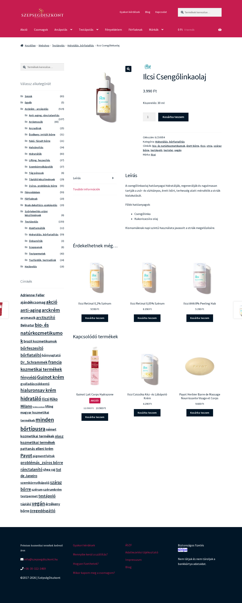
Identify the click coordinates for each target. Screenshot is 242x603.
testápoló (156, 150)
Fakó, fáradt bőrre (39, 141)
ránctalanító (31, 469)
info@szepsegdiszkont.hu (40, 559)
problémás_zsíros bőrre (41, 462)
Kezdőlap (30, 45)
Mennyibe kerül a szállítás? (90, 554)
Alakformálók (37, 228)
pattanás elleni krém (36, 448)
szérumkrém (52, 489)
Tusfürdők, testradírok (42, 260)
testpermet (29, 496)
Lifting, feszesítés (39, 160)
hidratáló (30, 398)
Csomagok (41, 29)
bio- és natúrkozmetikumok (168, 146)
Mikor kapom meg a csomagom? (94, 573)
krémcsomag (39, 407)
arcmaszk (28, 317)
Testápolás (86, 29)
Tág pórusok (36, 173)
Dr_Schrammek (34, 362)
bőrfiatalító (30, 355)
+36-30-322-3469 (34, 568)
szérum (37, 489)
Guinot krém (50, 377)
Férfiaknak (135, 29)
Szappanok (35, 247)
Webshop (44, 45)
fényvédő (28, 377)
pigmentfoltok (44, 456)
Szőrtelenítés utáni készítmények (36, 213)
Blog (147, 12)
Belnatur (27, 325)
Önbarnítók (36, 241)
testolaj (168, 150)
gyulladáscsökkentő (35, 384)
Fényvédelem (113, 29)
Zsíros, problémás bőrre (43, 185)
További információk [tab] (86, 189)
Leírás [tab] (77, 178)
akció (51, 302)
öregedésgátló (42, 510)
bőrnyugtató (51, 355)
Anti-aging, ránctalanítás (44, 115)
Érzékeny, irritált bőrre (42, 134)
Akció (23, 29)
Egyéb (28, 102)
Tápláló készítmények (42, 179)
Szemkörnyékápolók (41, 166)
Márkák (153, 29)
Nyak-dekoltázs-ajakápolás (41, 205)
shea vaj (49, 469)
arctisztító (45, 317)
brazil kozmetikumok (40, 341)
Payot (26, 455)
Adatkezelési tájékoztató (141, 552)
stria (209, 146)
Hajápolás (31, 266)
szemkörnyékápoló (35, 482)
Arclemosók (36, 121)
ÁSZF (128, 545)
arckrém (51, 310)
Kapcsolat (161, 12)
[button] (128, 69)
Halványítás (36, 147)
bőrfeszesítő (31, 348)
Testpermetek (37, 253)
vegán (178, 150)
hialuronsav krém (38, 390)
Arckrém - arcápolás (36, 109)
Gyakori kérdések (130, 12)
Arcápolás (60, 29)
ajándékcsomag (33, 302)
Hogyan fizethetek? (86, 564)
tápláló (25, 504)
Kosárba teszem (173, 117)
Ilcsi (202, 146)
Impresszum (133, 560)
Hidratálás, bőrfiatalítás (80, 45)
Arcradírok (35, 128)
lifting (49, 406)
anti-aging (30, 310)
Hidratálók (35, 153)
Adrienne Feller (32, 295)
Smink (28, 96)
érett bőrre (192, 146)
